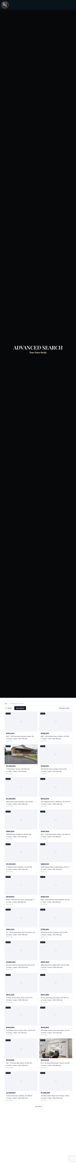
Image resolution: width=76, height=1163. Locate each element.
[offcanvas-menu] (62, 5)
